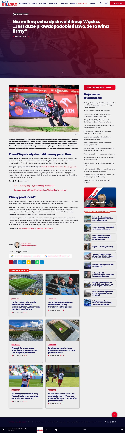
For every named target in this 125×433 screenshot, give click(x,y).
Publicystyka (91, 198)
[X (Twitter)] (108, 422)
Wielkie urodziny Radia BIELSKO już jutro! (97, 110)
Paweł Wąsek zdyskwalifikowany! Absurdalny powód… (59, 167)
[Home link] (9, 3)
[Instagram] (113, 422)
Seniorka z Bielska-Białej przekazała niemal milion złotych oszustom (101, 237)
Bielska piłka (16, 299)
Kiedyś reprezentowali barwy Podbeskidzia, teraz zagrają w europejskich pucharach (25, 396)
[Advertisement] (62, 53)
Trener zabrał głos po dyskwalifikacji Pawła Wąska (34, 186)
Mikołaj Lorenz (26, 244)
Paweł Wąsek (14, 251)
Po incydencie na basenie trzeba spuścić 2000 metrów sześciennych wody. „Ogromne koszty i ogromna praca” (102, 220)
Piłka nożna (52, 299)
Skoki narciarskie (21, 15)
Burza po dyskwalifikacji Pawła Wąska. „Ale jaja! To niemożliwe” (40, 190)
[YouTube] (105, 422)
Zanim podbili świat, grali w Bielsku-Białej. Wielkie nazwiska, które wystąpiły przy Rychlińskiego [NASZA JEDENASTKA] (26, 307)
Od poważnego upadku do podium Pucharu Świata (36, 228)
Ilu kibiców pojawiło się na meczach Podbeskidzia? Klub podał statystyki (61, 350)
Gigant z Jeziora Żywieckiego (102, 247)
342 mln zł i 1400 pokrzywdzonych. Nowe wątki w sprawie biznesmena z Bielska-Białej (103, 275)
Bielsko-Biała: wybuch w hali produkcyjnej (102, 265)
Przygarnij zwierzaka (96, 202)
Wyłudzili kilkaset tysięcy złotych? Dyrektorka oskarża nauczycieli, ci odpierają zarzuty (102, 257)
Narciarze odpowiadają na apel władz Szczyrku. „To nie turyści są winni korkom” (102, 284)
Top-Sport (23, 251)
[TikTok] (110, 422)
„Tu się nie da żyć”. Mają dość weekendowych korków (103, 228)
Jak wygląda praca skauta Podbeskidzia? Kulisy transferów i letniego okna (60, 304)
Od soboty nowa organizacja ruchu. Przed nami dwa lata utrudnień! (102, 293)
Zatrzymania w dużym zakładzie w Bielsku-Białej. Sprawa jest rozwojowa (102, 302)
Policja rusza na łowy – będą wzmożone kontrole (99, 154)
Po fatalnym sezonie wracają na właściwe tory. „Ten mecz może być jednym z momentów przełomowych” (62, 397)
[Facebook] (115, 422)
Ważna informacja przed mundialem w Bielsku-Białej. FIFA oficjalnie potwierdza (25, 350)
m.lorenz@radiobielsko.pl (29, 245)
